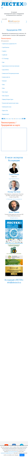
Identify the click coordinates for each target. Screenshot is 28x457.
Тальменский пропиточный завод (10, 103)
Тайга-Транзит (5, 95)
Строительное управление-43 (9, 43)
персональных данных (12, 451)
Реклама (4, 19)
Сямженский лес (6, 77)
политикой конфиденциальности (7, 453)
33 (20, 118)
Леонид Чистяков (14, 192)
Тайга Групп (5, 92)
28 (12, 118)
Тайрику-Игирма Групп (7, 99)
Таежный (4, 81)
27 (11, 118)
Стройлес (4, 51)
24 (6, 118)
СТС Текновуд (5, 58)
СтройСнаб (4, 55)
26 (9, 118)
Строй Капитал (5, 47)
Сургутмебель (5, 69)
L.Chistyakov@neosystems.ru (14, 199)
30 (16, 118)
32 (19, 118)
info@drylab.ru (14, 218)
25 (7, 118)
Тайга (3, 84)
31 (17, 118)
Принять (22, 455)
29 (14, 118)
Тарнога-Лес (5, 110)
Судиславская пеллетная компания (10, 66)
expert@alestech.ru (14, 178)
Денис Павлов (14, 212)
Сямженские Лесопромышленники (10, 73)
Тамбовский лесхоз (6, 107)
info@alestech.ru (14, 282)
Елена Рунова (14, 174)
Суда (3, 62)
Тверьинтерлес (5, 114)
